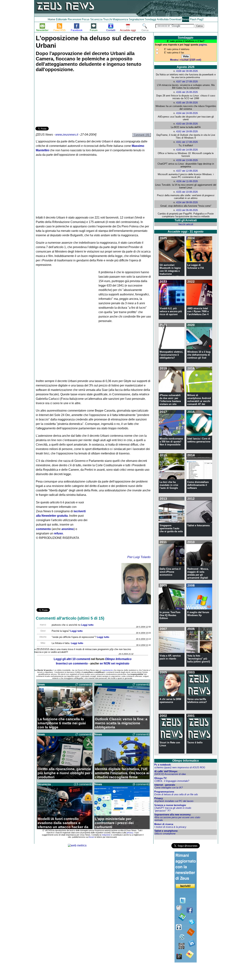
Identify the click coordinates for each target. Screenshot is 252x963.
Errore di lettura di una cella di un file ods (176, 794)
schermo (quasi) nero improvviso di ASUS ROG (179, 767)
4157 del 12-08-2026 (187, 170)
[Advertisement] (63, 100)
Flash (193, 19)
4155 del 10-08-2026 (187, 191)
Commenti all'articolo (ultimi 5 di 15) (70, 618)
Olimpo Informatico (185, 760)
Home (51, 19)
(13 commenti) (83, 784)
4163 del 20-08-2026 (187, 123)
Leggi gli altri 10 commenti (72, 659)
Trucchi (107, 19)
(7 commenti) (83, 684)
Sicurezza (96, 19)
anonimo (67, 529)
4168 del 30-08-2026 (187, 71)
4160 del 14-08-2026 (187, 149)
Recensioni (74, 19)
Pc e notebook (162, 764)
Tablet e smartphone (165, 830)
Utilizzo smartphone (164, 833)
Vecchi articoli (185, 224)
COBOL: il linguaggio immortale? (171, 781)
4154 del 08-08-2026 (187, 202)
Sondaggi (150, 19)
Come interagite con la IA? (168, 787)
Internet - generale (164, 784)
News (185, 19)
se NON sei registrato (114, 663)
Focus (85, 19)
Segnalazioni (136, 19)
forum (91, 837)
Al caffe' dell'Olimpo (165, 771)
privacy (130, 832)
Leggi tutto (87, 624)
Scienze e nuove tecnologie (170, 805)
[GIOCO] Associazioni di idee (170, 774)
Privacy (158, 798)
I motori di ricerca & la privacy (170, 827)
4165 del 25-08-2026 (187, 102)
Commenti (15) (141, 135)
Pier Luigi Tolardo (139, 557)
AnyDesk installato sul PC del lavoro (173, 801)
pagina (203, 44)
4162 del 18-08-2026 (187, 131)
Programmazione (164, 791)
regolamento (107, 670)
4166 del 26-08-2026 (187, 92)
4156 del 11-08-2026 (187, 181)
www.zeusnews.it (66, 134)
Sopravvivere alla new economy (172, 814)
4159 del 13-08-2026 (187, 160)
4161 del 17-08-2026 (187, 142)
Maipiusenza (120, 19)
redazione (106, 835)
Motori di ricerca (163, 824)
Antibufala (163, 19)
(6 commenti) (141, 784)
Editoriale (61, 19)
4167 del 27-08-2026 (187, 81)
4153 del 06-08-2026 (187, 210)
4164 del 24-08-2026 (187, 113)
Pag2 (200, 19)
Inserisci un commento (72, 663)
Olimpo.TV (160, 778)
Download (175, 19)
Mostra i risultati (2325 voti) (185, 59)
